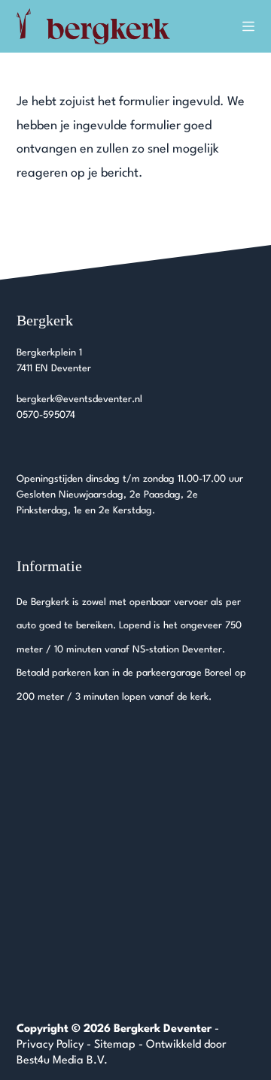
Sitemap (115, 1045)
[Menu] (248, 26)
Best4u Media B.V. (62, 1060)
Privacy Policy (50, 1045)
